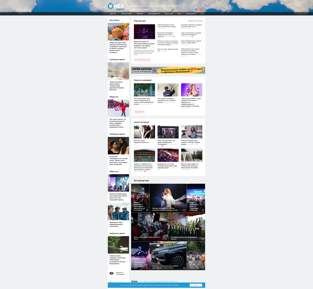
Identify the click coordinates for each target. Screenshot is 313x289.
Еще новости (139, 112)
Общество (113, 13)
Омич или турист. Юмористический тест (141, 141)
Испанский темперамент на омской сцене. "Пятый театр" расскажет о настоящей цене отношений (118, 160)
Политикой (176, 285)
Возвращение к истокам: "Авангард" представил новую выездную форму (167, 166)
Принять (195, 285)
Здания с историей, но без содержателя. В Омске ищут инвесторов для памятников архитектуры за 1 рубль (143, 166)
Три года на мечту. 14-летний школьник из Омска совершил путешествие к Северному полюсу (117, 123)
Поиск (203, 6)
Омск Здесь (116, 6)
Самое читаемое (160, 6)
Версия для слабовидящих (120, 273)
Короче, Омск (169, 13)
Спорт (179, 13)
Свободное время (126, 13)
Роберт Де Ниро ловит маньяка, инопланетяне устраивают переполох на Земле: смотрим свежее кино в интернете (118, 47)
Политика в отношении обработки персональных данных (163, 281)
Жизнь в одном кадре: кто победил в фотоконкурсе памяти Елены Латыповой (190, 166)
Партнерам (145, 281)
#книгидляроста (191, 13)
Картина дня (134, 6)
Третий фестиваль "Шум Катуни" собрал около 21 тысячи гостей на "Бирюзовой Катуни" (143, 101)
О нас (140, 281)
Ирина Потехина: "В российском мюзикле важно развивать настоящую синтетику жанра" (144, 45)
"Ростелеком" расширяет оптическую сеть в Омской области (166, 100)
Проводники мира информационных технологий (116, 224)
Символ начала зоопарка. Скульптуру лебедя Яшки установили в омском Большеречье (117, 260)
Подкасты (140, 13)
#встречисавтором (154, 13)
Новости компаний (147, 6)
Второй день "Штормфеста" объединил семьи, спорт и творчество (165, 34)
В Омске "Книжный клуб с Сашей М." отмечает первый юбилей (190, 142)
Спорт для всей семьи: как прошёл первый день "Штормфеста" (166, 142)
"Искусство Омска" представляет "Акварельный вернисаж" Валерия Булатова (116, 86)
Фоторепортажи (174, 6)
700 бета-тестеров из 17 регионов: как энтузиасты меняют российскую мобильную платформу (167, 42)
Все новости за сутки (142, 60)
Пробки (169, 9)
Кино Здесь (114, 20)
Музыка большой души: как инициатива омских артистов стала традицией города (118, 197)
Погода (157, 9)
